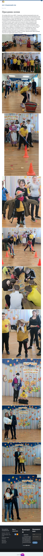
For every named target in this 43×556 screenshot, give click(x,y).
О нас (20, 3)
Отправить (35, 542)
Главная (15, 3)
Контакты (29, 3)
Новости (24, 3)
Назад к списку (4, 8)
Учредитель (35, 3)
